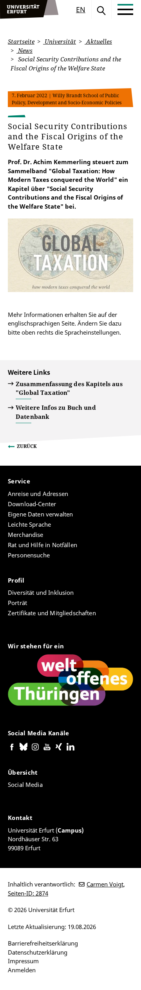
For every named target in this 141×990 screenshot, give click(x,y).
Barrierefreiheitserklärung (43, 943)
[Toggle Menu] (125, 9)
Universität (59, 41)
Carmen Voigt (105, 884)
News (24, 50)
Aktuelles (98, 41)
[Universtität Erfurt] (29, 9)
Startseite (21, 41)
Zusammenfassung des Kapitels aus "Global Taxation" (69, 388)
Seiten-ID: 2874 (28, 893)
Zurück (27, 446)
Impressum (23, 961)
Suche (101, 9)
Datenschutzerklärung (37, 952)
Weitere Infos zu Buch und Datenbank (56, 411)
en (80, 9)
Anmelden (22, 970)
